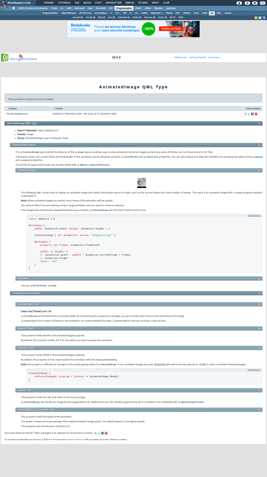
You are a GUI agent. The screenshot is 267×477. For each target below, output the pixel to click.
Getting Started (197, 57)
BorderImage (39, 285)
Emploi (129, 2)
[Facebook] (252, 114)
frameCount (152, 157)
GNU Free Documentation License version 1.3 (64, 439)
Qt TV (172, 17)
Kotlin (144, 13)
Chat (98, 2)
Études (143, 2)
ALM (69, 8)
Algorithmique (69, 13)
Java (90, 8)
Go (136, 13)
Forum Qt (90, 17)
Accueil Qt (78, 17)
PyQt (180, 17)
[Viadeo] (245, 114)
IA (62, 8)
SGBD (138, 8)
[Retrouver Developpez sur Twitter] (259, 17)
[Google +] (255, 114)
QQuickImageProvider (192, 402)
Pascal (169, 13)
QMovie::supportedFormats (94, 165)
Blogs (87, 2)
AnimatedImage (31, 152)
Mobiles (159, 8)
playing (258, 157)
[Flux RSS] (256, 17)
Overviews (214, 57)
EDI (111, 8)
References (181, 57)
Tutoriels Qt (124, 17)
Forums (48, 2)
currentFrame (131, 157)
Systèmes (171, 8)
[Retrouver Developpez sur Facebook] (263, 17)
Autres (228, 13)
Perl (178, 13)
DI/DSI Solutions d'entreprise (33, 8)
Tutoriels (64, 2)
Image (80, 152)
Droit (155, 2)
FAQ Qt (101, 17)
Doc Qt (111, 17)
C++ (118, 13)
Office (148, 8)
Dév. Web (101, 8)
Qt (212, 13)
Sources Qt (149, 17)
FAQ (76, 2)
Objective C (156, 13)
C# (124, 13)
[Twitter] (249, 114)
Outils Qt (136, 17)
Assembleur (101, 13)
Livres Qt (162, 17)
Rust (196, 13)
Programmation (124, 8)
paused (26, 160)
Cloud (54, 8)
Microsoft (79, 8)
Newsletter (113, 2)
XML (219, 13)
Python (186, 13)
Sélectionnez (254, 215)
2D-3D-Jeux (85, 13)
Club (166, 2)
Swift (204, 13)
